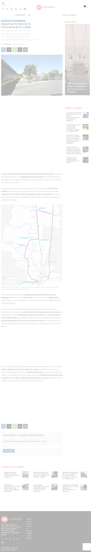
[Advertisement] (45, 24)
